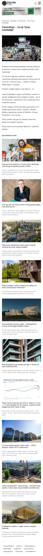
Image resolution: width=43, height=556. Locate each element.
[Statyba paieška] (36, 4)
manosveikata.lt (8, 546)
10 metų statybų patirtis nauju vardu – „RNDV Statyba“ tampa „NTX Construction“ (19, 446)
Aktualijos (13, 21)
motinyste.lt (19, 551)
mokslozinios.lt (29, 549)
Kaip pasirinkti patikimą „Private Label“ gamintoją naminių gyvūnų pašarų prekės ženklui (20, 165)
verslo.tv (19, 546)
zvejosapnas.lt (8, 551)
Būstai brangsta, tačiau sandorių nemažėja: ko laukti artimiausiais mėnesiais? (19, 287)
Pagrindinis (5, 21)
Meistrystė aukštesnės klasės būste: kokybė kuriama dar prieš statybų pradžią (18, 246)
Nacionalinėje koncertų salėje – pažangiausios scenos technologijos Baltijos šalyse (19, 325)
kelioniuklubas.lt (30, 546)
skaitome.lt (17, 549)
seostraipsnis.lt (31, 551)
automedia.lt (7, 549)
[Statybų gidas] (9, 5)
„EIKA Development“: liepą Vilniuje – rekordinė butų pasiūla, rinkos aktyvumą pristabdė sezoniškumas (21, 487)
